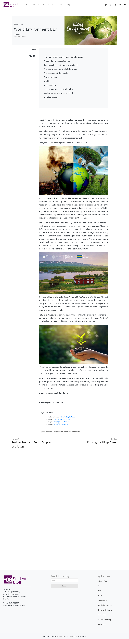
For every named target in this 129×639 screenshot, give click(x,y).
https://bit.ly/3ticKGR (61, 422)
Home (28, 5)
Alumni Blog (60, 5)
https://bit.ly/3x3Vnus (67, 417)
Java (99, 586)
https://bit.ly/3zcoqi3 (61, 424)
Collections (47, 5)
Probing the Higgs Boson (102, 442)
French (100, 595)
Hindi (100, 591)
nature (52, 432)
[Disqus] (64, 481)
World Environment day (72, 432)
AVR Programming (104, 620)
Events (16, 24)
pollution (59, 432)
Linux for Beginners (105, 610)
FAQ (68, 5)
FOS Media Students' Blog (64, 636)
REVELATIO (102, 624)
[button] (125, 5)
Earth (47, 432)
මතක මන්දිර (102, 600)
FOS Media (36, 5)
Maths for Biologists (105, 605)
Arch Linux (102, 615)
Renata (21, 24)
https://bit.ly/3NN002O (62, 419)
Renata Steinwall (21, 37)
